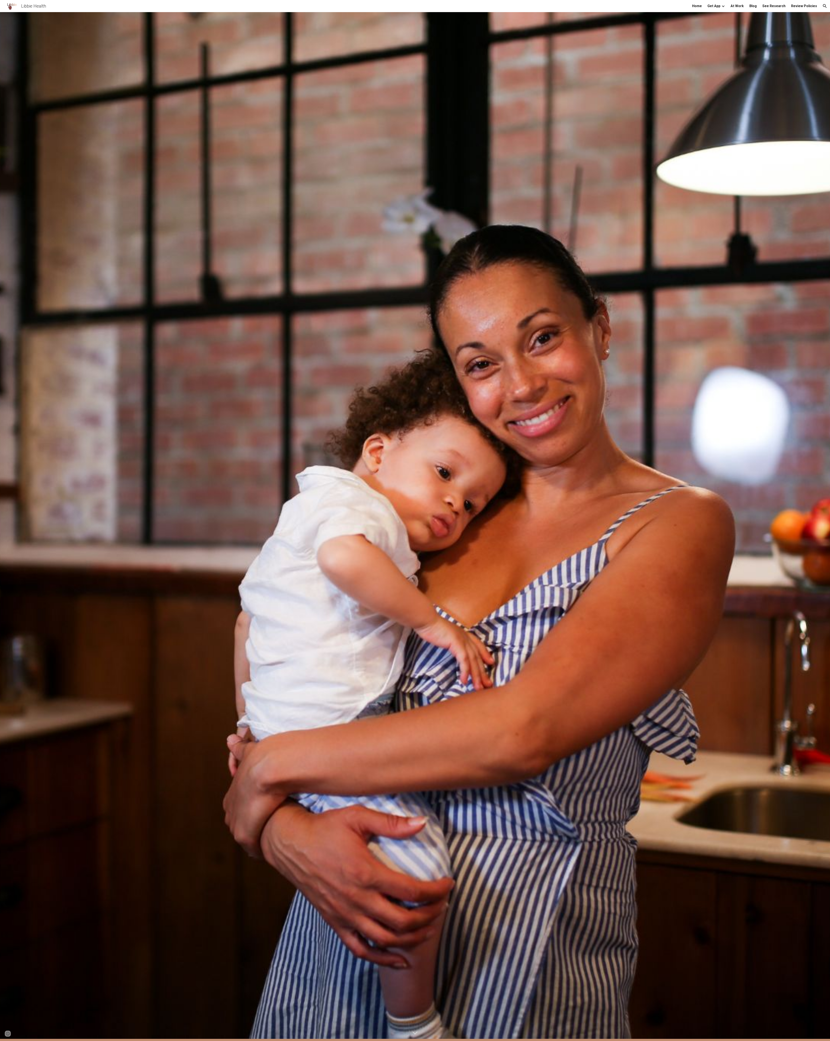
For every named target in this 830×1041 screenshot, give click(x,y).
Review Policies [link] (804, 6)
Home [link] (697, 6)
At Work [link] (737, 6)
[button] (825, 6)
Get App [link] (713, 6)
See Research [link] (773, 6)
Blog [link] (753, 6)
